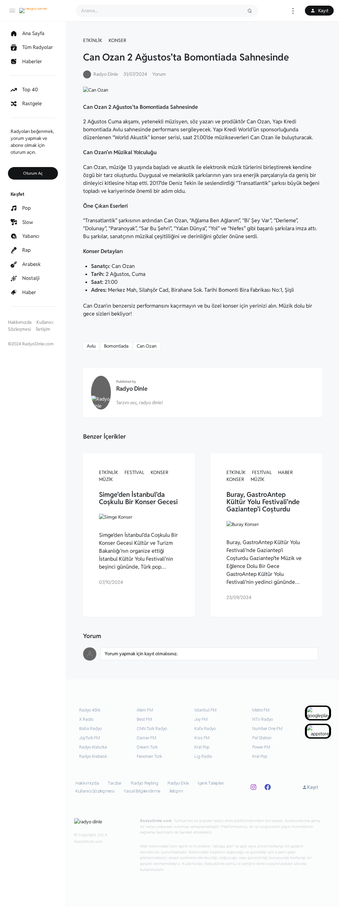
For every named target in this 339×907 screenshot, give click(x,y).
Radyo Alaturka (93, 747)
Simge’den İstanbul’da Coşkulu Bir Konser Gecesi (138, 498)
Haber (285, 472)
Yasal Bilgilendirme (142, 791)
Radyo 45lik (89, 710)
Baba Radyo (90, 728)
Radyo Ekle (178, 783)
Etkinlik (92, 40)
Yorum (159, 74)
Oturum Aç (33, 173)
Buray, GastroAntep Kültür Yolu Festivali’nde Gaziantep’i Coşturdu (263, 501)
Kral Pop (202, 747)
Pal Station (261, 737)
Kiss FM (202, 737)
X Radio (86, 719)
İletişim (43, 329)
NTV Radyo (262, 719)
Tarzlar (114, 783)
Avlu (91, 346)
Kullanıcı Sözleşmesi (95, 791)
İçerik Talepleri (211, 783)
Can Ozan (147, 346)
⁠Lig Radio (203, 756)
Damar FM (146, 737)
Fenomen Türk (149, 756)
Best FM (144, 719)
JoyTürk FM (89, 737)
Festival (134, 472)
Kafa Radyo (205, 728)
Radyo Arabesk (93, 756)
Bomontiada (116, 346)
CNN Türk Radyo (152, 728)
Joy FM (201, 719)
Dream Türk (147, 747)
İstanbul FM (205, 710)
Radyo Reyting (144, 783)
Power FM (261, 747)
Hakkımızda (19, 322)
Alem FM (145, 710)
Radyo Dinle (132, 388)
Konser (117, 40)
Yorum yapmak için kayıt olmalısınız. (141, 654)
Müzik (106, 479)
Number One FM (267, 728)
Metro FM (260, 710)
